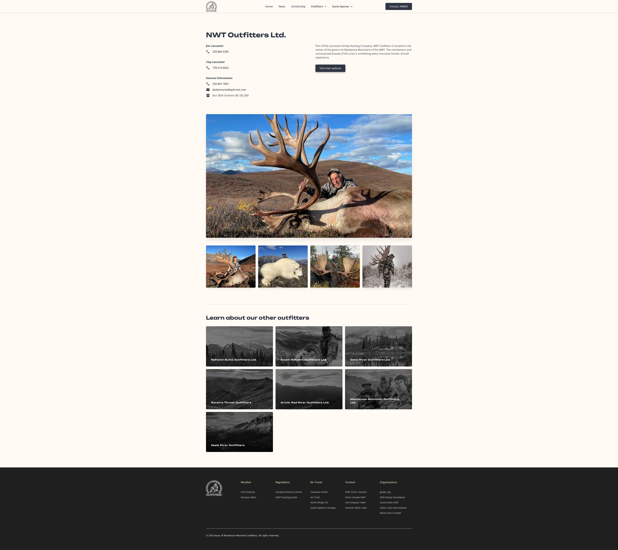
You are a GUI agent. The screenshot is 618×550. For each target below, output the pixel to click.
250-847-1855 (220, 84)
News (282, 6)
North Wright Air (319, 502)
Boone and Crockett (390, 512)
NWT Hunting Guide (286, 497)
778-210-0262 (220, 68)
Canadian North (319, 492)
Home (269, 6)
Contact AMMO (399, 6)
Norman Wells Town (356, 507)
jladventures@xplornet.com (229, 89)
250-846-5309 (220, 51)
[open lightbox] (231, 266)
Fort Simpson (248, 492)
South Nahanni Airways (323, 507)
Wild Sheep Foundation (392, 497)
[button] (318, 6)
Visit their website (330, 68)
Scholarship (298, 6)
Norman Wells (248, 497)
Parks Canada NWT (355, 497)
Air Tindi (315, 497)
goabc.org (385, 492)
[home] (222, 6)
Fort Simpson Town (355, 502)
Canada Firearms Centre (289, 492)
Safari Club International (393, 507)
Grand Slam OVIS (389, 502)
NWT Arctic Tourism (356, 492)
